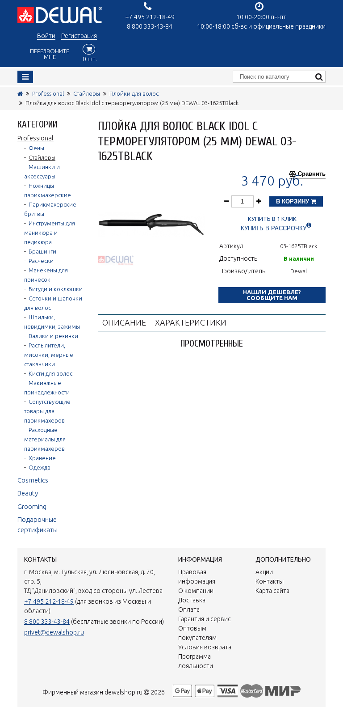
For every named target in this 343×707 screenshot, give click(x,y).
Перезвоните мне (49, 54)
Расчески (41, 261)
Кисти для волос (50, 373)
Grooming (31, 506)
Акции (264, 572)
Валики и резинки (53, 336)
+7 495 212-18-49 (150, 17)
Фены (36, 148)
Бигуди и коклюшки (56, 289)
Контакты (269, 581)
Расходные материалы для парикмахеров (45, 439)
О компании (195, 590)
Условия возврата (204, 647)
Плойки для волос (134, 93)
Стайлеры (86, 93)
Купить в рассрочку (273, 228)
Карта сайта (272, 590)
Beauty (27, 493)
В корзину (293, 201)
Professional (48, 93)
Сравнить (312, 174)
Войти (46, 35)
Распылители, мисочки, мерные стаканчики (48, 354)
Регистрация (79, 35)
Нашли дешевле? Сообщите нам (272, 295)
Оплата (189, 609)
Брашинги (42, 251)
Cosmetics (32, 480)
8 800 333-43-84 (149, 26)
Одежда (39, 467)
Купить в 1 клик (272, 219)
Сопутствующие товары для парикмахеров (47, 410)
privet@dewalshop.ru (54, 632)
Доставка (191, 600)
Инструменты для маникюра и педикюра (49, 232)
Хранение (42, 458)
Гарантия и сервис (204, 618)
